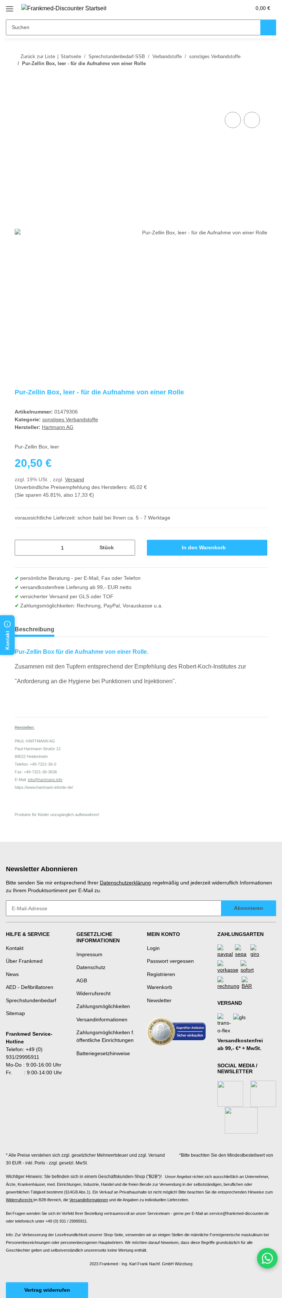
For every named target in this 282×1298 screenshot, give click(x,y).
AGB (81, 980)
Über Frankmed (24, 961)
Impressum (89, 954)
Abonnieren (248, 908)
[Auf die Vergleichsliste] (233, 120)
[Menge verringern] (23, 547)
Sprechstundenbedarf (31, 1000)
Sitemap (15, 1013)
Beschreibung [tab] (34, 629)
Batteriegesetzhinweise (103, 1053)
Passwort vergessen (170, 961)
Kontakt (15, 948)
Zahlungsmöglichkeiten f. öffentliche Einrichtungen (105, 1036)
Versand (74, 479)
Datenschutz (90, 967)
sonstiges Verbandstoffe (70, 419)
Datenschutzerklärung (125, 883)
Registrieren (161, 974)
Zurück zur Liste (38, 56)
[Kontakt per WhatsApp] (267, 1258)
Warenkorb (159, 987)
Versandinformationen (101, 1019)
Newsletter (159, 1000)
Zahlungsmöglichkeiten (103, 1006)
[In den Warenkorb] (20, 102)
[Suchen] (268, 27)
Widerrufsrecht (93, 993)
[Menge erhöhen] (127, 547)
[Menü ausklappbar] (9, 6)
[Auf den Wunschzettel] (252, 120)
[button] (216, 8)
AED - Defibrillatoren (29, 987)
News (12, 974)
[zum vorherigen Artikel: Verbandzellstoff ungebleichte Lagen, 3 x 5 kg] (244, 78)
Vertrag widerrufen (47, 1290)
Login (153, 948)
